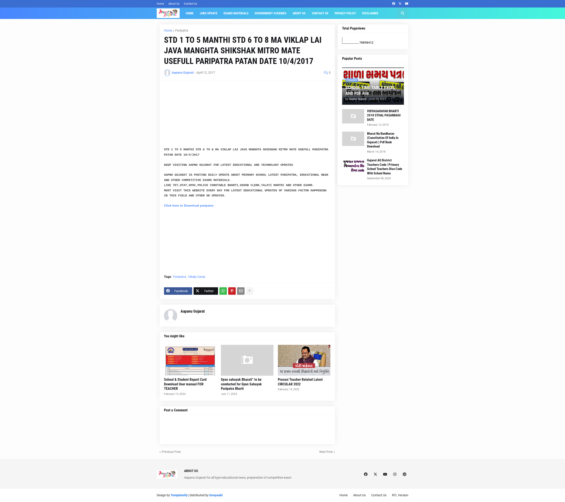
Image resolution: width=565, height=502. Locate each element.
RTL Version (400, 495)
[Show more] (249, 291)
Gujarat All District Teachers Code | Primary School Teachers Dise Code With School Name (384, 166)
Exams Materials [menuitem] (236, 13)
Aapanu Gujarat (193, 311)
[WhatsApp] (223, 291)
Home (160, 3)
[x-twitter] (400, 3)
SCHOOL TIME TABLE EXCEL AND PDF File (370, 90)
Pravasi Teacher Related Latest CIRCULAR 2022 (300, 381)
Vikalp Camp (196, 276)
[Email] (241, 291)
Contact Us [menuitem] (320, 13)
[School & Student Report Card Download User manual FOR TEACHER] (190, 360)
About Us (173, 3)
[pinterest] (404, 474)
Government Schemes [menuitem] (270, 13)
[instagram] (395, 474)
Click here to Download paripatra (188, 205)
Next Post (326, 451)
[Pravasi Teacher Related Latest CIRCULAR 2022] (304, 360)
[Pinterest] (232, 291)
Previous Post (171, 451)
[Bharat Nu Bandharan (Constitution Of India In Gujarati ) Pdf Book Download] (353, 139)
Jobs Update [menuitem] (208, 13)
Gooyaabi (216, 495)
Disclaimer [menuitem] (370, 13)
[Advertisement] (247, 116)
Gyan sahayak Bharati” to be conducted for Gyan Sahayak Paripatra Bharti (241, 384)
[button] (402, 13)
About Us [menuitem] (299, 13)
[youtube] (406, 3)
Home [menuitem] (190, 13)
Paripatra (181, 30)
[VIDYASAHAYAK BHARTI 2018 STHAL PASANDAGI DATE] (353, 116)
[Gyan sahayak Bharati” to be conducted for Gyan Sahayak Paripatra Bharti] (247, 360)
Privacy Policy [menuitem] (345, 13)
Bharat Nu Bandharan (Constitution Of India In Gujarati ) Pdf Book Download (382, 140)
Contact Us (190, 3)
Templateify (179, 495)
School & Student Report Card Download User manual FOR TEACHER (185, 384)
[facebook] (393, 3)
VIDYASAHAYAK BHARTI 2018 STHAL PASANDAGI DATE (384, 115)
